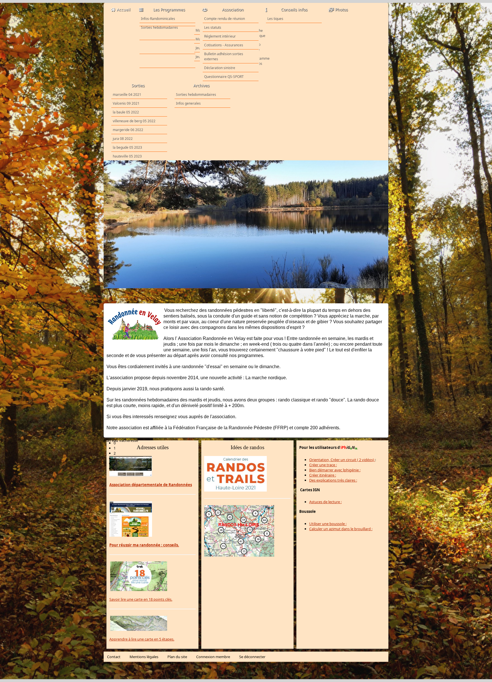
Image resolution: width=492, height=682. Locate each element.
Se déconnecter (252, 656)
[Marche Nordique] (167, 33)
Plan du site (177, 656)
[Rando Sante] (167, 47)
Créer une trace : (323, 464)
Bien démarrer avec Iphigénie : (334, 469)
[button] (251, 357)
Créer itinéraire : (322, 475)
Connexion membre (213, 656)
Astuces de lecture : (325, 501)
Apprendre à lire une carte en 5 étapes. (141, 639)
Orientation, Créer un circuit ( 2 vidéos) (342, 459)
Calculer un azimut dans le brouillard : (340, 528)
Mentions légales (144, 656)
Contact (113, 656)
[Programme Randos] (167, 61)
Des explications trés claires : (333, 480)
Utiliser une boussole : (328, 523)
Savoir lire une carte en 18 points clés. (140, 599)
